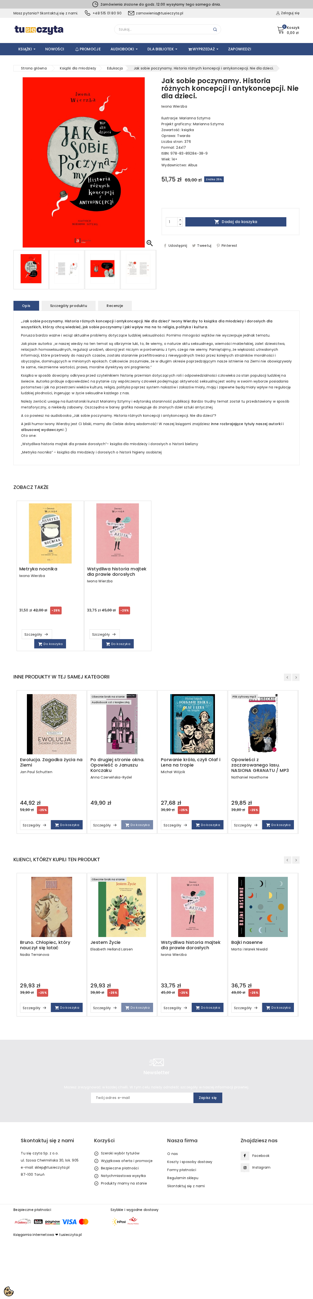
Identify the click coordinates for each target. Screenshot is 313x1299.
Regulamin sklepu (182, 1177)
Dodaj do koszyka (235, 222)
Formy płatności (181, 1169)
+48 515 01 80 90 (107, 13)
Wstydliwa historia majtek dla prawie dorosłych (117, 571)
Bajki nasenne (247, 942)
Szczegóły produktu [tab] (68, 305)
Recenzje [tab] (115, 305)
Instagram (261, 1167)
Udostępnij (177, 245)
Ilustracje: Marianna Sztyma (185, 118)
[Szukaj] (215, 29)
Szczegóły (33, 634)
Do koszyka (53, 644)
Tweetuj (204, 245)
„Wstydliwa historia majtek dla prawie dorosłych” (64, 443)
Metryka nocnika (38, 569)
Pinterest (229, 245)
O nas (172, 1153)
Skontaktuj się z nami (186, 1186)
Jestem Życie (105, 942)
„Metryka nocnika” (37, 452)
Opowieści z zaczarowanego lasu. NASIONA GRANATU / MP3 (260, 765)
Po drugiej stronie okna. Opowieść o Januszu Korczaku (117, 765)
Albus (193, 165)
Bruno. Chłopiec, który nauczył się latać (45, 945)
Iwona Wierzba (174, 106)
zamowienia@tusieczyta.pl (159, 13)
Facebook (260, 1155)
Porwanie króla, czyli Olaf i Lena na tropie (190, 762)
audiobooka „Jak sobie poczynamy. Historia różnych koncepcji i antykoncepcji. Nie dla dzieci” (132, 415)
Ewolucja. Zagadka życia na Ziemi (51, 762)
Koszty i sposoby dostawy (189, 1161)
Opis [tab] (26, 305)
